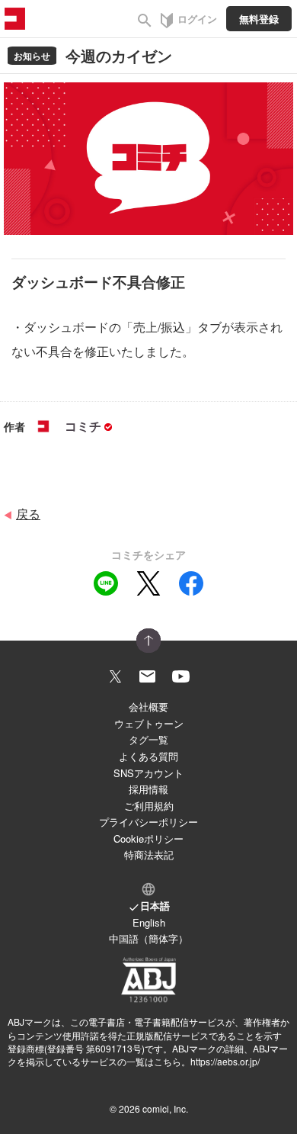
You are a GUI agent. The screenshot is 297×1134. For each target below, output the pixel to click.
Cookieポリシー (148, 838)
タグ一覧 (148, 739)
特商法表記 (149, 854)
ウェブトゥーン (149, 723)
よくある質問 (148, 756)
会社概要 (148, 706)
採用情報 (148, 789)
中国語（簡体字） (148, 938)
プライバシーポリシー (148, 821)
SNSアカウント (148, 773)
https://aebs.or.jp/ (225, 1061)
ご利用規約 (149, 805)
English (149, 922)
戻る (28, 513)
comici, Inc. (165, 1108)
